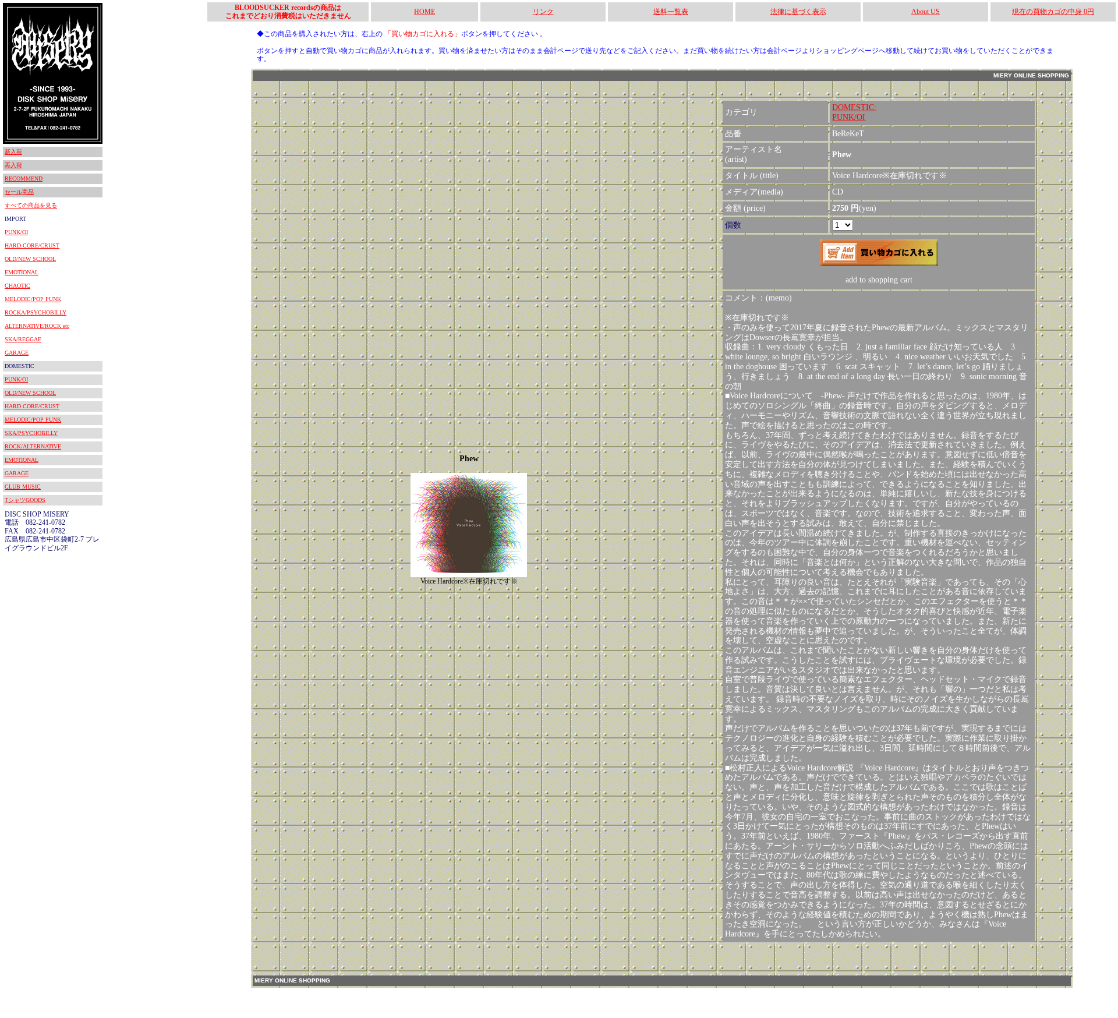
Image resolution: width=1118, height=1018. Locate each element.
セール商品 (19, 192)
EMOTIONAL (21, 272)
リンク (543, 12)
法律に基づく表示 (798, 12)
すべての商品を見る (31, 205)
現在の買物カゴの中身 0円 (1053, 12)
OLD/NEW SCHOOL (30, 259)
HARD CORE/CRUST (32, 245)
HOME (424, 12)
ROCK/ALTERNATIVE (33, 446)
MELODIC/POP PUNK (33, 299)
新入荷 (13, 152)
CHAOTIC (17, 285)
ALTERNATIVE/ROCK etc (37, 326)
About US (925, 12)
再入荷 (13, 165)
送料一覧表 (670, 12)
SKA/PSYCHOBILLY (31, 433)
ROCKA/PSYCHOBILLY (35, 312)
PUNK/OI (16, 232)
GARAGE (17, 352)
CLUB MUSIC (23, 486)
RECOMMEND (24, 178)
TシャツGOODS (25, 500)
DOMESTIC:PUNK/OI (854, 112)
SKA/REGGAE (23, 339)
